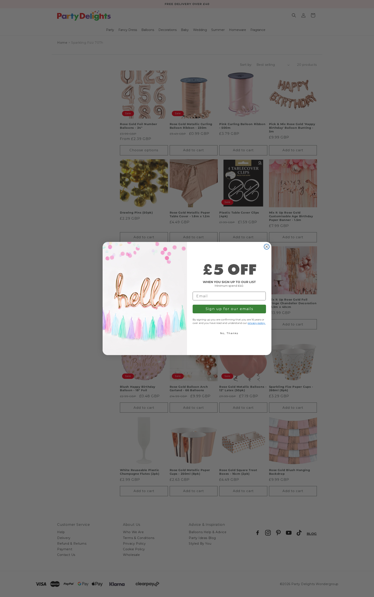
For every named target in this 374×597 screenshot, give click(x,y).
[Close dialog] (266, 246)
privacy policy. (257, 323)
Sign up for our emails (229, 309)
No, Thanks (229, 333)
